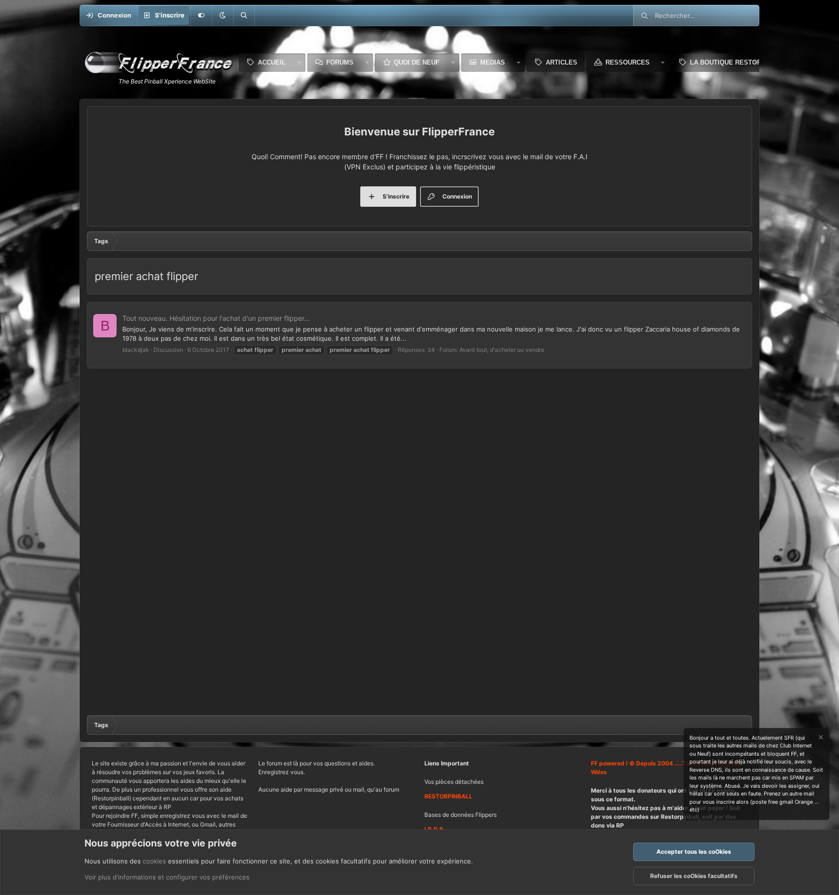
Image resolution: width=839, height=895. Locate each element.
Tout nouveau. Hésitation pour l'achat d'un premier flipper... (216, 318)
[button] (222, 15)
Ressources (627, 62)
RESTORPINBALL (448, 796)
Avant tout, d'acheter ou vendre (501, 349)
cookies (154, 861)
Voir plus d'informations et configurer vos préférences (167, 877)
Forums (339, 62)
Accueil (271, 62)
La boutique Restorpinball (739, 62)
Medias (492, 62)
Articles (561, 62)
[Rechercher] (243, 15)
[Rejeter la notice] (820, 738)
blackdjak (135, 349)
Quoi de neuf (416, 62)
